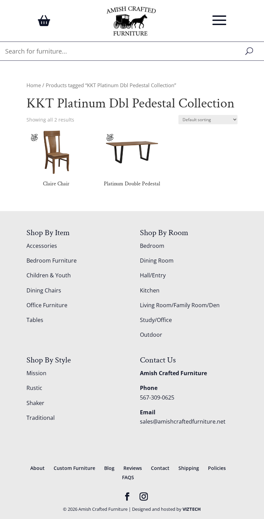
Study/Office (156, 320)
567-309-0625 (157, 397)
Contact (160, 468)
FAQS (128, 477)
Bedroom (152, 246)
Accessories (41, 246)
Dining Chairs (43, 290)
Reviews (132, 468)
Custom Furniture (74, 468)
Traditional (40, 418)
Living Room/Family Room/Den (180, 305)
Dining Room (157, 260)
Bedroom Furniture (51, 260)
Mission (36, 373)
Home (33, 85)
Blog (109, 468)
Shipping (188, 468)
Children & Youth (48, 275)
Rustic (34, 388)
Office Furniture (46, 305)
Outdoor (151, 334)
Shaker (35, 403)
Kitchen (150, 290)
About (37, 468)
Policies (217, 468)
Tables (34, 320)
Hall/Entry (153, 275)
